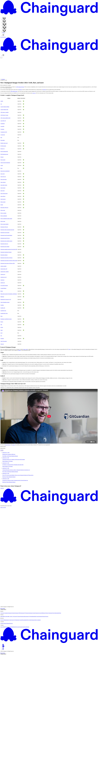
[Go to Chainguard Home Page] (49, 15)
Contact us (4, 37)
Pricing (3, 32)
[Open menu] (1, 57)
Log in (1, 37)
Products (2, 58)
